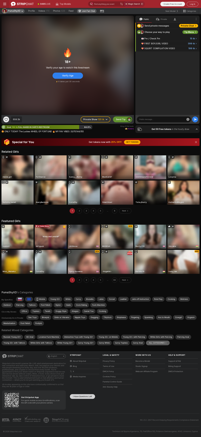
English (54, 356)
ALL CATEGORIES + (158, 343)
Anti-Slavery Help (110, 387)
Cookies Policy (109, 377)
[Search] (121, 4)
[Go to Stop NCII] (60, 420)
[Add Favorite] (6, 119)
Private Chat (187, 26)
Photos (59, 11)
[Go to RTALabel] (6, 420)
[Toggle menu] (4, 4)
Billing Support (174, 366)
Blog (75, 366)
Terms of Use (108, 366)
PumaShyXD (9, 292)
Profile (31, 11)
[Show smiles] (188, 119)
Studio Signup (142, 366)
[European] (29, 299)
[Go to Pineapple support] (46, 420)
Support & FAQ (174, 361)
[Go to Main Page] (22, 4)
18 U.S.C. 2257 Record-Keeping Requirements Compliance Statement (169, 420)
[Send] (195, 119)
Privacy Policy (109, 361)
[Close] (196, 142)
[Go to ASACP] (17, 420)
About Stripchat (79, 361)
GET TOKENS (132, 142)
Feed (71, 11)
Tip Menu (189, 32)
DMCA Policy (108, 371)
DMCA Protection (175, 371)
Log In (192, 4)
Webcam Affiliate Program (147, 371)
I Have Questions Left (82, 396)
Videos (43, 11)
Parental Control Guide (112, 382)
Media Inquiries (79, 377)
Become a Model (143, 361)
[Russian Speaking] (20, 299)
